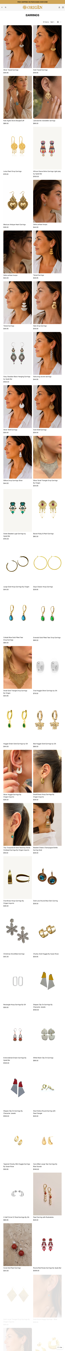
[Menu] (2, 7)
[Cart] (63, 7)
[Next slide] (29, 47)
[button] (53, 22)
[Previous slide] (5, 47)
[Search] (5, 7)
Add (60, 65)
